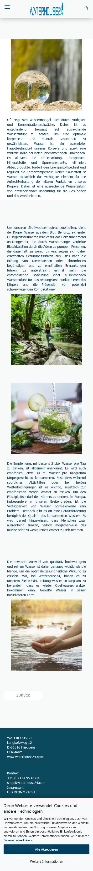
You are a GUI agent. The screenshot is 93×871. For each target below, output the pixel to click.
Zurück (23, 695)
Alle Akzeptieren (46, 849)
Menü (7, 7)
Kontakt (13, 773)
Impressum (15, 787)
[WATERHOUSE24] (46, 9)
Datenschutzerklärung (18, 840)
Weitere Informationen (46, 861)
